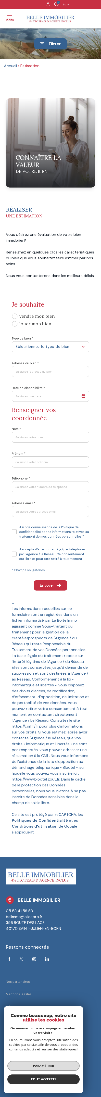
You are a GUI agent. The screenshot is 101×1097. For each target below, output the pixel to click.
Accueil (10, 65)
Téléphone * (21, 478)
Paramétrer (43, 1065)
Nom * (16, 429)
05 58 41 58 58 (19, 910)
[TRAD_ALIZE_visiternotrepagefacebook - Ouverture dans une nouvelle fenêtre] (9, 959)
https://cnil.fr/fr (25, 726)
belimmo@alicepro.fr (24, 916)
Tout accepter (44, 1079)
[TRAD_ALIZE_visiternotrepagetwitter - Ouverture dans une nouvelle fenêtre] (21, 959)
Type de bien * (22, 338)
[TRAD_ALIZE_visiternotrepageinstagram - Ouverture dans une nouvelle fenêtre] (34, 959)
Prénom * (18, 454)
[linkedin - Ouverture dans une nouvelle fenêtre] (47, 959)
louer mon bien (35, 324)
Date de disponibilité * (28, 388)
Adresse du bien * (25, 363)
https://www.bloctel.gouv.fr (35, 779)
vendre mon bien (37, 316)
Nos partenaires (18, 982)
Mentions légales (19, 994)
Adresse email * (23, 503)
